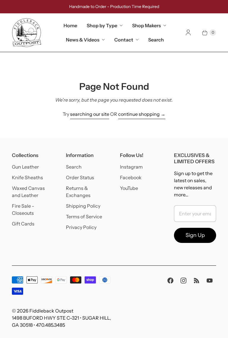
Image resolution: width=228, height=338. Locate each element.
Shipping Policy (83, 206)
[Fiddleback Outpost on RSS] (196, 280)
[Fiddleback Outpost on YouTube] (209, 280)
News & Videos (82, 40)
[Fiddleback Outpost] (27, 32)
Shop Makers (146, 25)
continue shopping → (141, 114)
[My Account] (188, 32)
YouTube (129, 188)
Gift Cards (23, 224)
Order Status (80, 177)
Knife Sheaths (27, 177)
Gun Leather (25, 167)
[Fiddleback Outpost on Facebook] (170, 280)
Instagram (131, 167)
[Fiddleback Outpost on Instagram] (183, 280)
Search (156, 40)
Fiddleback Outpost (51, 311)
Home (70, 25)
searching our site (89, 114)
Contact (123, 40)
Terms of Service (84, 217)
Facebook (131, 177)
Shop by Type (102, 25)
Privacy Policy (81, 227)
